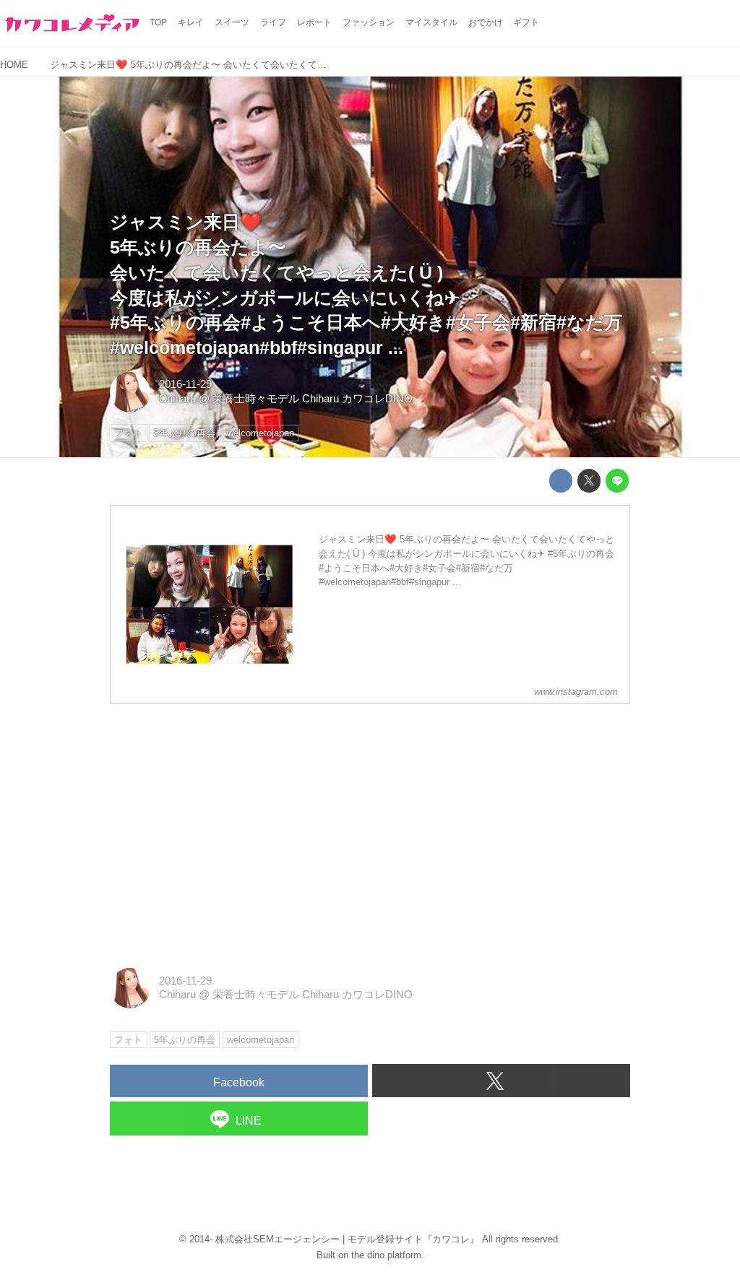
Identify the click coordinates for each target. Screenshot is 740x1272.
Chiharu (177, 398)
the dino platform (386, 1255)
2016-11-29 (185, 384)
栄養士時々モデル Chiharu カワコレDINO (312, 398)
